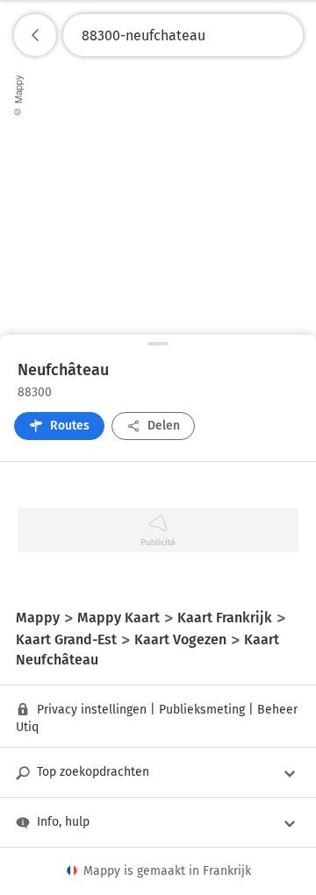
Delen (163, 425)
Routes (70, 425)
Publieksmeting (202, 709)
